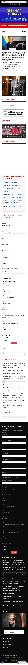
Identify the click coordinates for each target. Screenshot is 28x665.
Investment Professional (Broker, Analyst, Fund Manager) (13, 316)
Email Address (6, 224)
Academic (5, 309)
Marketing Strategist (8, 592)
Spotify (11, 196)
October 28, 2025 (10, 70)
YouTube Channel (13, 184)
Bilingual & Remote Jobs (10, 358)
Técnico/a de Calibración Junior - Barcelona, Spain (12, 383)
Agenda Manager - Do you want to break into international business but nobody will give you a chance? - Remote (14, 364)
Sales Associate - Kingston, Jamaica (13, 369)
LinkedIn (19, 205)
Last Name (5, 256)
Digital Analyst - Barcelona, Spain (12, 387)
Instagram (6, 208)
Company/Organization (8, 231)
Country (4, 237)
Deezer (19, 199)
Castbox (6, 202)
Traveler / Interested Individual (10, 322)
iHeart (5, 196)
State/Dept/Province (7, 271)
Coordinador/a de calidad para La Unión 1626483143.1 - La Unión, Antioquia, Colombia (14, 377)
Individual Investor (7, 303)
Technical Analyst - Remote (10, 578)
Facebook (12, 205)
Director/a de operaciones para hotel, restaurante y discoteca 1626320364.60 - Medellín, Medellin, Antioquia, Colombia (14, 394)
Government (5, 290)
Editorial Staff (19, 70)
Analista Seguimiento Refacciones (12, 390)
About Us (5, 646)
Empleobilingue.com (9, 557)
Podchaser (14, 202)
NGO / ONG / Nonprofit (8, 296)
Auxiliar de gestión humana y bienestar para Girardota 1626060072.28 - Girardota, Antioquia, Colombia (13, 587)
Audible (18, 193)
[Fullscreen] (24, 135)
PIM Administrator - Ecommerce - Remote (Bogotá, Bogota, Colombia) (14, 582)
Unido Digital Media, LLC (14, 5)
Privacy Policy (7, 643)
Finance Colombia (19, 654)
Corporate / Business (7, 284)
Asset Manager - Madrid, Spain (11, 372)
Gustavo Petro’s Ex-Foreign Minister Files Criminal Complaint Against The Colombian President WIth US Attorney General (13, 56)
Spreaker (12, 199)
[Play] (4, 135)
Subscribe (14, 181)
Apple (12, 193)
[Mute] (21, 135)
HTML (6, 336)
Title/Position (6, 250)
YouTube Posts (8, 187)
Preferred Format (7, 334)
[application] (14, 130)
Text (6, 339)
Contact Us (6, 640)
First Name (5, 243)
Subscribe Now (7, 637)
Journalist (4, 329)
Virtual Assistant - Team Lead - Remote (13, 605)
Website (5, 181)
